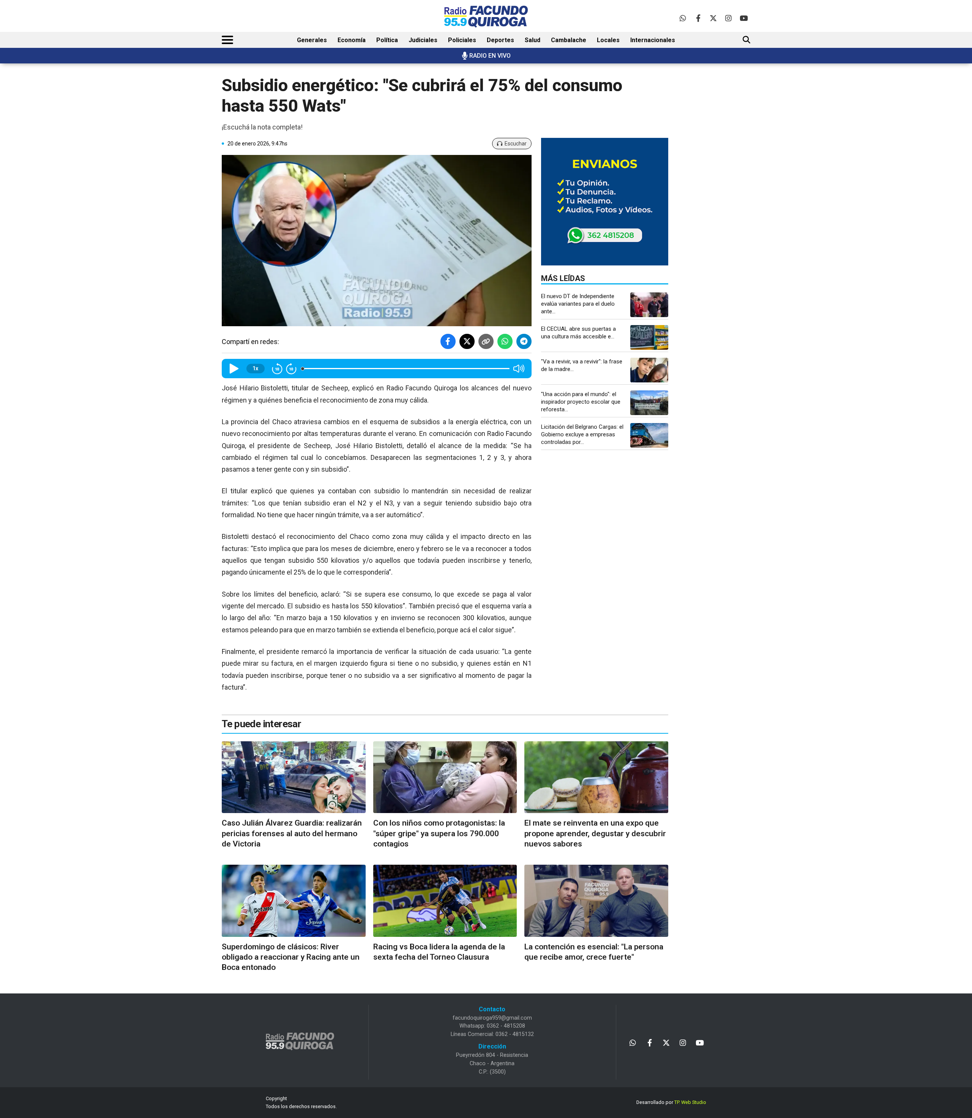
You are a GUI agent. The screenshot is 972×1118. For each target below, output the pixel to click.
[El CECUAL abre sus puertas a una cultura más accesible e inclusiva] (649, 337)
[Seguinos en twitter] (713, 18)
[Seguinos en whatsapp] (683, 18)
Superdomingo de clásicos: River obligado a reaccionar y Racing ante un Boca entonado (291, 957)
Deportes (500, 40)
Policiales (462, 40)
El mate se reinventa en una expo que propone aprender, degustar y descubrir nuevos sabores (595, 833)
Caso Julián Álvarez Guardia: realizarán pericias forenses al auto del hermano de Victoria (292, 833)
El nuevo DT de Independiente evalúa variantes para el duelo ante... (578, 304)
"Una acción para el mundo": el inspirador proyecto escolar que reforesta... (580, 402)
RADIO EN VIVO (490, 55)
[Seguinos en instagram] (728, 18)
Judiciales (423, 40)
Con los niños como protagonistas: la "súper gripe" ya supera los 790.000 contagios (439, 833)
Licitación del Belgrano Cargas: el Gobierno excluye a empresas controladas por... (582, 434)
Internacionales (652, 40)
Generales (312, 40)
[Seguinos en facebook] (698, 18)
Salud (532, 40)
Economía (352, 40)
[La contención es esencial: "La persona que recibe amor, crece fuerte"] (596, 900)
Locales (608, 40)
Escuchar (516, 144)
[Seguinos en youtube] (743, 18)
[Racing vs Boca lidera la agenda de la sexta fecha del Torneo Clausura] (445, 900)
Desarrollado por (671, 1102)
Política (387, 40)
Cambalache (568, 40)
